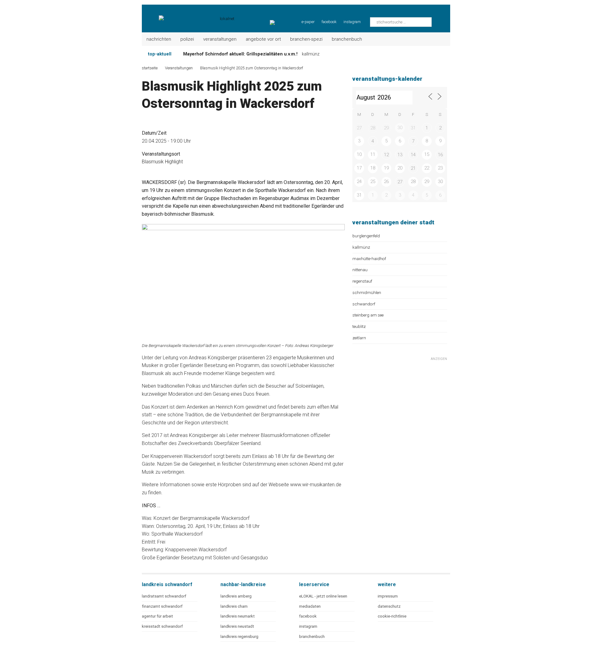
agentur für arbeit (157, 616)
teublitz (359, 326)
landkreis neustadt (237, 626)
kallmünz (361, 247)
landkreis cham (234, 606)
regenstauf (362, 281)
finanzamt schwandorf (162, 606)
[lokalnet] (188, 15)
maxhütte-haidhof (369, 258)
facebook (329, 21)
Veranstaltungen (219, 39)
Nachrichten (158, 39)
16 (440, 154)
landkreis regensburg (239, 636)
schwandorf (363, 303)
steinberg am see (368, 314)
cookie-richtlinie (392, 616)
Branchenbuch (347, 39)
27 (359, 128)
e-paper (308, 21)
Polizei (187, 39)
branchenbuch (312, 636)
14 (413, 154)
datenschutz (389, 606)
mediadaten (310, 606)
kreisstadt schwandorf (162, 626)
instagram (352, 21)
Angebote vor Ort (263, 39)
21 (413, 168)
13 (399, 154)
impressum (388, 596)
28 (372, 128)
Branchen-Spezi (306, 39)
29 (386, 128)
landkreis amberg (236, 596)
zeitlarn (359, 337)
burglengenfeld (366, 235)
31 (413, 128)
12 (386, 154)
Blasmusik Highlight (162, 162)
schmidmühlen (366, 292)
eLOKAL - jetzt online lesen (323, 596)
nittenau (360, 269)
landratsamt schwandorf (164, 596)
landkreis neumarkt (237, 616)
